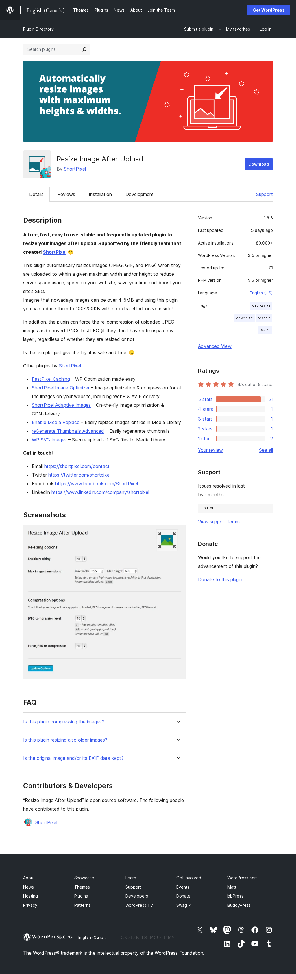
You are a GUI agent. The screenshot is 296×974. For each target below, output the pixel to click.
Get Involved (188, 877)
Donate (183, 895)
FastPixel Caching (51, 379)
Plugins (81, 895)
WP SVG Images (49, 440)
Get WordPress (269, 10)
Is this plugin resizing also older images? (65, 740)
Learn (130, 877)
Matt (231, 887)
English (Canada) (93, 937)
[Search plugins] (84, 49)
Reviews (66, 194)
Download (259, 164)
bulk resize (261, 306)
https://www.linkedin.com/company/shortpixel (100, 492)
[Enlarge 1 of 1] (178, 533)
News (28, 887)
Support (264, 194)
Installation (100, 194)
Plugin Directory (38, 29)
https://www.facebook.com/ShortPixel (96, 483)
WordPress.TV (139, 905)
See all (266, 450)
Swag (184, 905)
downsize (244, 318)
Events (182, 887)
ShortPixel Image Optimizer (61, 388)
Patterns (82, 905)
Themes (82, 887)
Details (36, 194)
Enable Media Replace (55, 422)
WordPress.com (242, 877)
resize (265, 329)
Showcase (84, 877)
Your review (210, 450)
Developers (136, 895)
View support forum (219, 522)
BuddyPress (239, 905)
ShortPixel (75, 169)
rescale (264, 318)
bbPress (235, 895)
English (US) (261, 292)
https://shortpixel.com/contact (77, 466)
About (29, 877)
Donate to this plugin (220, 579)
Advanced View (215, 346)
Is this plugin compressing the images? (63, 722)
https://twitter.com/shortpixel (79, 475)
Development (139, 194)
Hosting (30, 895)
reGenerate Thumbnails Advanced (68, 431)
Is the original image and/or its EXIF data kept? (73, 758)
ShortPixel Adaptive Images (61, 405)
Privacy (30, 905)
